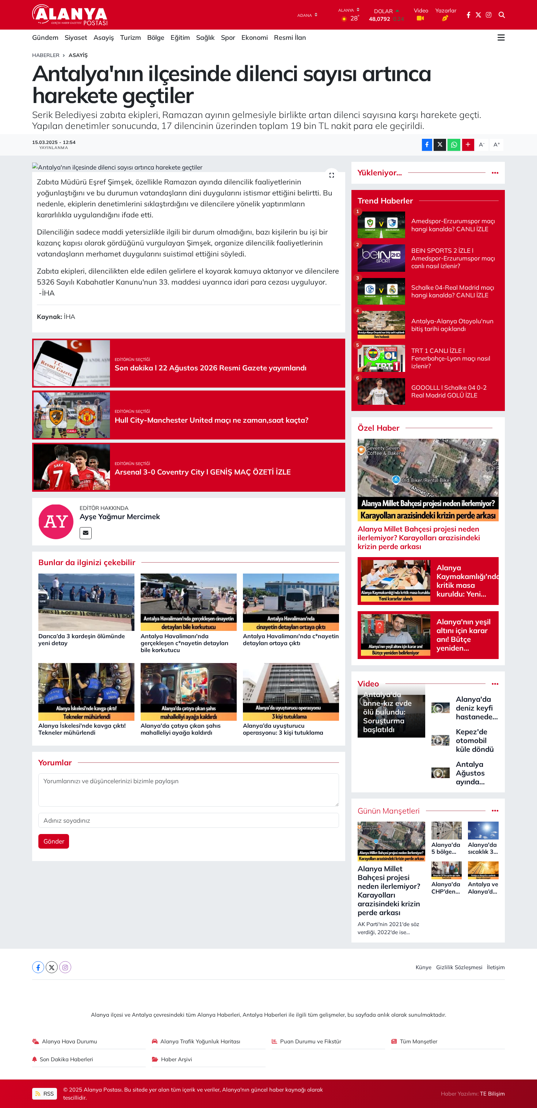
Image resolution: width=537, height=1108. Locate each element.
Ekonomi (254, 37)
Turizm (130, 37)
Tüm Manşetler (418, 1041)
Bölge (155, 37)
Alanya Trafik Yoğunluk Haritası (200, 1041)
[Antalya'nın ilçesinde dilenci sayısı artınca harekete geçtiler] (188, 167)
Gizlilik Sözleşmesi (459, 967)
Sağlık (205, 37)
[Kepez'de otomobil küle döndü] (440, 739)
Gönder (53, 841)
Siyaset (76, 37)
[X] (52, 967)
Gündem (45, 37)
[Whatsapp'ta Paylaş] (454, 145)
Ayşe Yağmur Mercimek (120, 516)
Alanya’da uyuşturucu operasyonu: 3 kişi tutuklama (283, 729)
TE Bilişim (492, 1093)
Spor (228, 37)
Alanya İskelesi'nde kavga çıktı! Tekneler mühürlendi (82, 729)
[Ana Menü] (501, 38)
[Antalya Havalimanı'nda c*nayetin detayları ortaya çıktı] (291, 601)
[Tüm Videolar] (495, 684)
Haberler (46, 55)
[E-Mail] (86, 533)
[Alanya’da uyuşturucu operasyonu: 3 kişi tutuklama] (291, 691)
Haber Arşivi (176, 1059)
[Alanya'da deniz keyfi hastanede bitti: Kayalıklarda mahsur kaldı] (440, 707)
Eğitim (180, 37)
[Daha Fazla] (468, 145)
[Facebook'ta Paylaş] (427, 145)
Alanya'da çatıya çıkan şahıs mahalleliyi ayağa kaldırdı (181, 729)
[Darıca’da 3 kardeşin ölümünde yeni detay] (86, 601)
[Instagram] (65, 967)
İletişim (496, 967)
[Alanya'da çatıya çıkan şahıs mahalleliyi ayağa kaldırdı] (189, 691)
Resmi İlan (290, 37)
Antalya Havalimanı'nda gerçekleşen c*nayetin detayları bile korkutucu (184, 643)
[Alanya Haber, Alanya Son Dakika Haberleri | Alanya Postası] (70, 14)
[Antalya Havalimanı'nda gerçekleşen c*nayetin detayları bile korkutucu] (189, 601)
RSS (48, 1093)
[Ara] (502, 15)
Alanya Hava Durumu (69, 1041)
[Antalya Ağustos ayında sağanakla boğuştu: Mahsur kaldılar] (440, 772)
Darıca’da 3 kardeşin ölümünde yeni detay (81, 639)
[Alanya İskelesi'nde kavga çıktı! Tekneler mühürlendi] (86, 691)
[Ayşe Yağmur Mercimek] (55, 521)
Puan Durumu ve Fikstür (310, 1041)
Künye (423, 967)
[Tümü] (495, 172)
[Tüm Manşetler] (495, 811)
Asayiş (104, 37)
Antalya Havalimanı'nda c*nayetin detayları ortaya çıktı (291, 639)
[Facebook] (38, 967)
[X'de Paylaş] (440, 145)
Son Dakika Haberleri (66, 1059)
